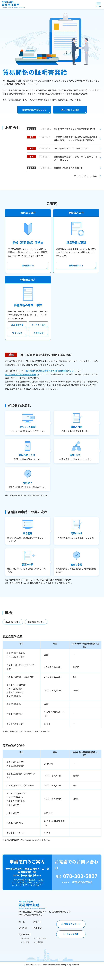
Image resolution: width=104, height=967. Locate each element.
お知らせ (37, 921)
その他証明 (38, 332)
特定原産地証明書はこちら (34, 109)
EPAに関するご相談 (70, 109)
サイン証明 (17, 332)
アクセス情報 (72, 934)
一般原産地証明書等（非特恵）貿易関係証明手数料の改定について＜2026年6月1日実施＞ (76, 139)
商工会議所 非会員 (35, 622)
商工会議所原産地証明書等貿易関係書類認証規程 (48, 370)
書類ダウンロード (72, 924)
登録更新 (37, 928)
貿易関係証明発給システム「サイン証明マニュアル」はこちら (76, 158)
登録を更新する (76, 265)
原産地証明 (24, 938)
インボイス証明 (38, 324)
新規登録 (23, 928)
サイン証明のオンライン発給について (72, 148)
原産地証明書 (17, 324)
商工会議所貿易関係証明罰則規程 (20, 374)
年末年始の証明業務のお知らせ (68, 167)
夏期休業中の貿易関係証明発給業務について (74, 128)
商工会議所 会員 (11, 622)
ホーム (22, 921)
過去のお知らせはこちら (85, 176)
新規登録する (28, 265)
